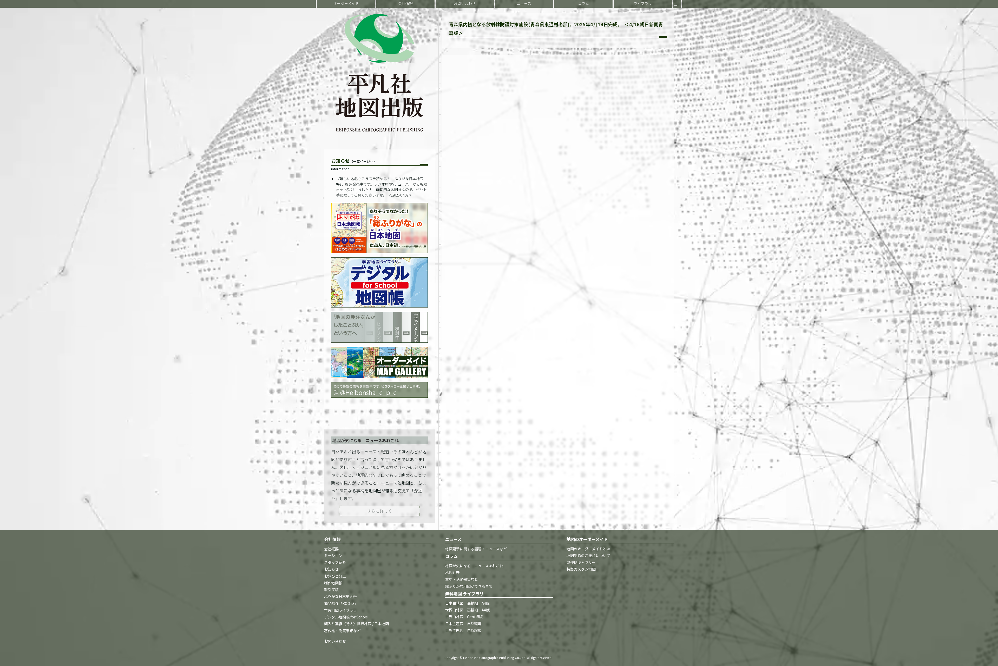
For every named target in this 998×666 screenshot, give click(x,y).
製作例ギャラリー (581, 562)
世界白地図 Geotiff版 (464, 616)
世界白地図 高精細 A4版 (467, 610)
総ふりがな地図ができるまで (469, 586)
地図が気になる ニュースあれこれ (474, 565)
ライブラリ (643, 3)
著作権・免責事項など (342, 630)
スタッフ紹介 (335, 562)
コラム (583, 3)
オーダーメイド (346, 3)
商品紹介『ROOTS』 (341, 603)
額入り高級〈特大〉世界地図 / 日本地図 (356, 623)
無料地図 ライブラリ (464, 593)
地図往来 (452, 572)
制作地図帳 (333, 582)
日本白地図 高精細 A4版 (467, 603)
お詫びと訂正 (335, 576)
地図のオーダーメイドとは (588, 548)
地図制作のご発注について (588, 555)
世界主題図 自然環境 (463, 630)
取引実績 (331, 589)
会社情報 (405, 3)
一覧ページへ (363, 161)
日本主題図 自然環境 (463, 623)
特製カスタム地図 (581, 569)
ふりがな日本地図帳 (340, 596)
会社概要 (331, 548)
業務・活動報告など (461, 579)
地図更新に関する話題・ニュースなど (476, 548)
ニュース (524, 3)
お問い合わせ (465, 3)
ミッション (333, 555)
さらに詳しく (379, 511)
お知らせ (331, 569)
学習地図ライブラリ (340, 610)
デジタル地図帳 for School (346, 617)
